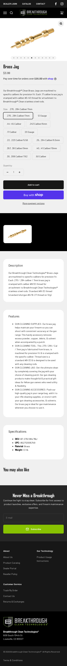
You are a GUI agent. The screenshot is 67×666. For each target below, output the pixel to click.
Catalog (26, 3)
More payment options (34, 203)
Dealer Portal (9, 568)
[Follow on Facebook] (56, 4)
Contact (40, 3)
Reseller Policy (10, 574)
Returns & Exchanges (13, 601)
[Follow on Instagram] (62, 4)
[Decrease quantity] (7, 172)
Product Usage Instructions (44, 559)
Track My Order (10, 590)
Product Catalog (11, 562)
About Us (8, 557)
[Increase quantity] (19, 172)
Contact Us (9, 596)
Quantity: (8, 165)
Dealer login (10, 3)
